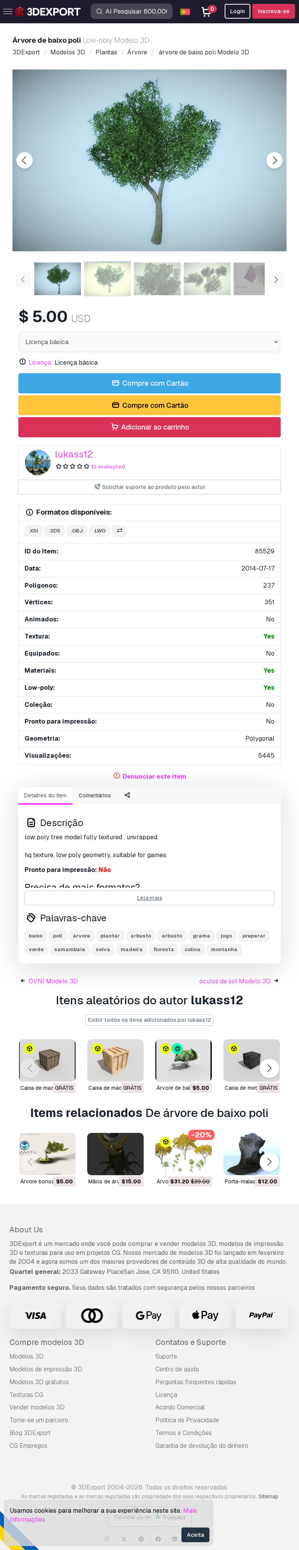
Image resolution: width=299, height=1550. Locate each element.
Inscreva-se (274, 11)
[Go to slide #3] (157, 278)
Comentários (95, 795)
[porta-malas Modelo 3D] (251, 1154)
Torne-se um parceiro (38, 1420)
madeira (132, 949)
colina (193, 949)
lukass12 (74, 454)
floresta (163, 949)
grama (201, 935)
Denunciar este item (154, 776)
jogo (226, 935)
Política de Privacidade (187, 1420)
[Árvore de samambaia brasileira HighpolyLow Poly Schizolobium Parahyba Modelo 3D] (183, 1154)
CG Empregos (28, 1446)
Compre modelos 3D (46, 1342)
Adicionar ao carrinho (154, 427)
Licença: (40, 362)
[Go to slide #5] (257, 278)
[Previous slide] (24, 160)
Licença (166, 1395)
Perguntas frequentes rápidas (195, 1382)
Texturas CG (26, 1395)
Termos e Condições (183, 1433)
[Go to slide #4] (207, 278)
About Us (26, 1230)
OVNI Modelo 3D (53, 981)
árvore (81, 935)
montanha (224, 949)
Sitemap (268, 1496)
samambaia (69, 949)
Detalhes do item (45, 795)
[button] (269, 1068)
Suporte (166, 1356)
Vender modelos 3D (37, 1407)
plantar (110, 935)
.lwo (99, 530)
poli (57, 935)
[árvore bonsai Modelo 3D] (47, 1154)
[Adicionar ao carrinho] (185, 1070)
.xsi (33, 530)
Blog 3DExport (30, 1433)
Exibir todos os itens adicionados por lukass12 (149, 1019)
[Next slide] (274, 160)
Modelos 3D (26, 1356)
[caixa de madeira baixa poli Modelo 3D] (47, 1060)
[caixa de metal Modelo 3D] (251, 1060)
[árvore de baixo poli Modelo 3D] (183, 1060)
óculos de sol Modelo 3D (235, 981)
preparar (254, 935)
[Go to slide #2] (107, 278)
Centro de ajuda (177, 1369)
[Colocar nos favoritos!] (64, 1070)
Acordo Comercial (180, 1407)
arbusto (140, 935)
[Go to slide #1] (57, 278)
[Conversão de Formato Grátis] (119, 531)
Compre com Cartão (154, 383)
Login (237, 11)
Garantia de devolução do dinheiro (201, 1446)
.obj (77, 530)
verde (36, 949)
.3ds (54, 530)
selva (103, 949)
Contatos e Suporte (190, 1342)
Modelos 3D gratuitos (39, 1382)
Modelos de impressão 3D (45, 1369)
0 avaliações (108, 466)
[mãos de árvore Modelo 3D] (115, 1154)
